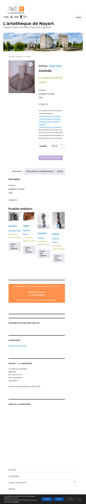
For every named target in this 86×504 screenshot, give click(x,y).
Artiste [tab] (60, 171)
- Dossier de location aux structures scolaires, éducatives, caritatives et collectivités (50, 121)
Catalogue (13, 476)
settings (16, 502)
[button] (31, 64)
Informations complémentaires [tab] (39, 171)
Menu (78, 17)
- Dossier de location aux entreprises (50, 127)
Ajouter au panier (51, 158)
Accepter (47, 499)
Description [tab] (17, 171)
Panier (11, 489)
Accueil (11, 57)
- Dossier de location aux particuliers (50, 116)
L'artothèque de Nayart (28, 23)
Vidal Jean (55, 66)
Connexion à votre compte (17, 346)
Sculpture (19, 57)
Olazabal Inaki (14, 231)
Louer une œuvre (17, 482)
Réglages (71, 499)
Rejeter (59, 499)
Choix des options (14, 246)
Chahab (41, 238)
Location (43, 146)
